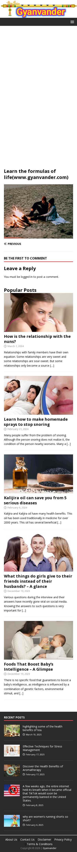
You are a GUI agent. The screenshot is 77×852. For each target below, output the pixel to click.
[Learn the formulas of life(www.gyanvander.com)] (38, 236)
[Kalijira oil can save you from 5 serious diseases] (38, 491)
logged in (27, 277)
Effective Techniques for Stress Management (42, 748)
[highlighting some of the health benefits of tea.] (12, 734)
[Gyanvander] (38, 15)
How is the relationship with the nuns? (37, 339)
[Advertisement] (38, 69)
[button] (71, 21)
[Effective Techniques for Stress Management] (12, 754)
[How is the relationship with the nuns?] (38, 329)
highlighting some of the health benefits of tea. (42, 728)
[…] (52, 365)
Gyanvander (49, 848)
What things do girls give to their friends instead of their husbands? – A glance (38, 581)
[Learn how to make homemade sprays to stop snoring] (38, 412)
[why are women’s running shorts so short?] (12, 824)
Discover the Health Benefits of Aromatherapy (43, 768)
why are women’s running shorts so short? (45, 818)
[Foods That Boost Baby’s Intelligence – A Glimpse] (38, 657)
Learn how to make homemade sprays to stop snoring (36, 422)
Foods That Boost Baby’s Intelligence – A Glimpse (28, 666)
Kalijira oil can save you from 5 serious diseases (35, 500)
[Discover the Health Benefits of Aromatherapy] (12, 774)
